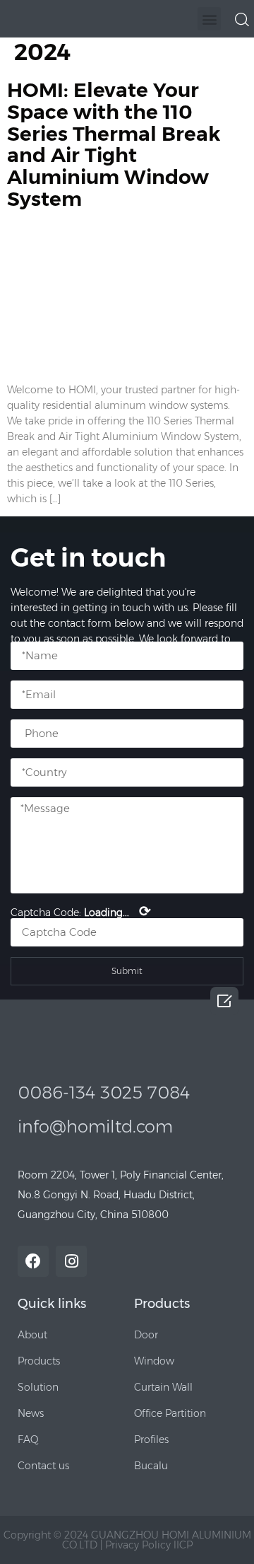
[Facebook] (33, 1261)
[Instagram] (71, 1261)
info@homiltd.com (95, 1126)
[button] (209, 18)
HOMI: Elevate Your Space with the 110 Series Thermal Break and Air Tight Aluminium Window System (113, 144)
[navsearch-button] (242, 18)
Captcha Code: (81, 911)
